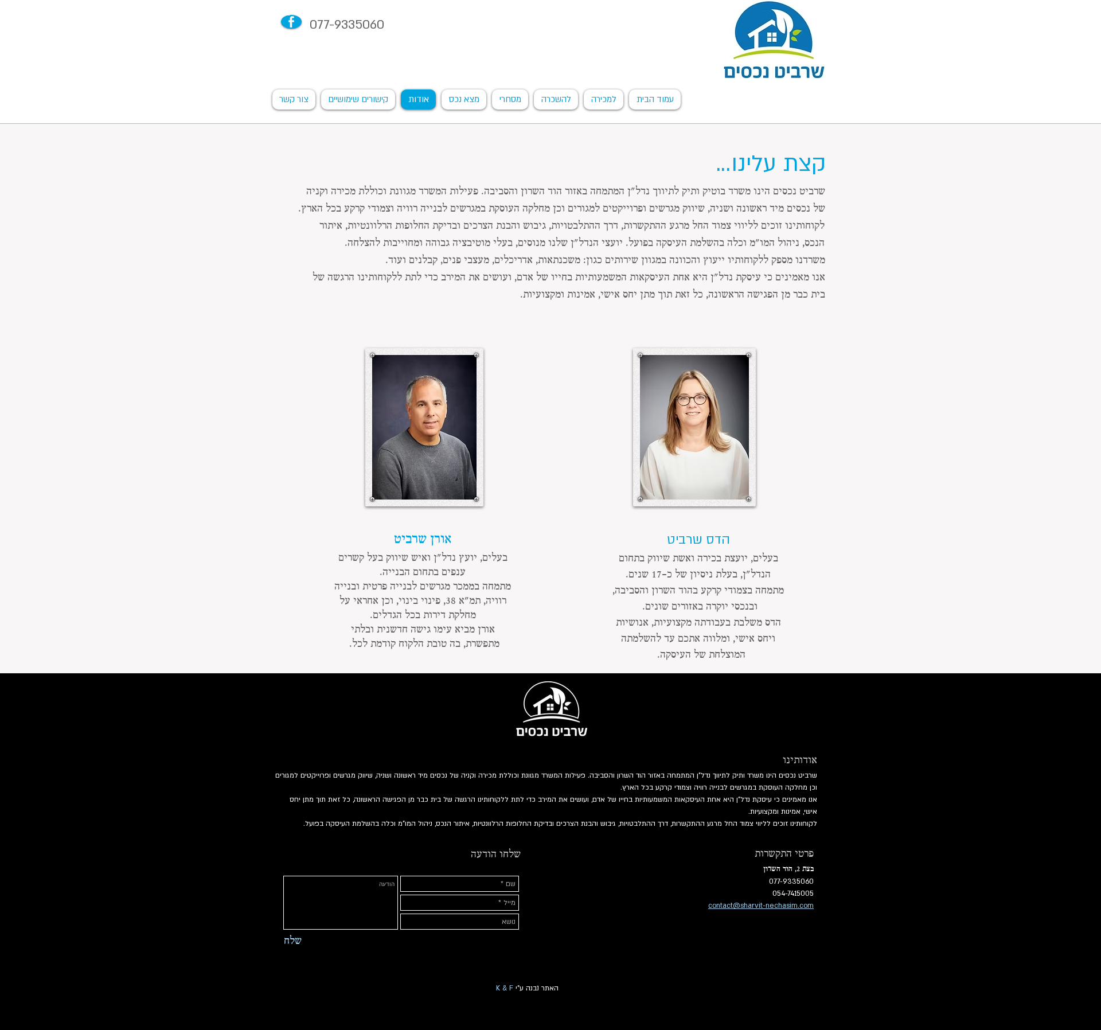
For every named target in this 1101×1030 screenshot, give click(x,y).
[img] (424, 427)
